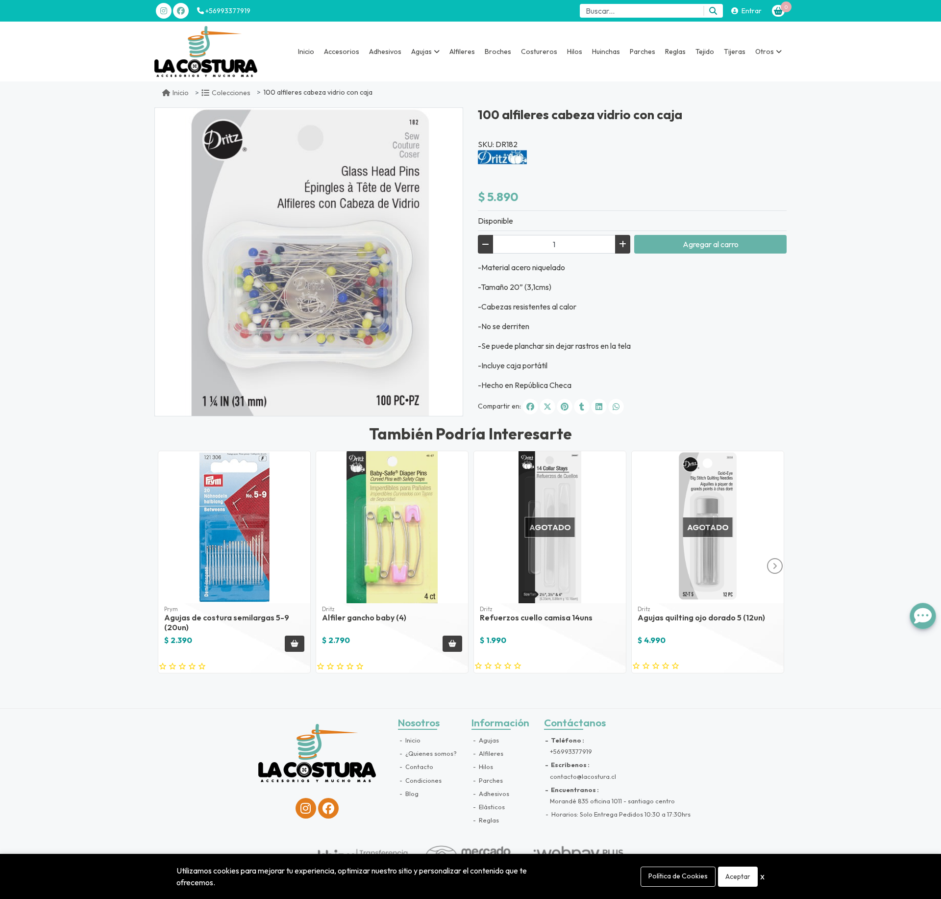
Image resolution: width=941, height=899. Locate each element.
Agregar (711, 244)
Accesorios (341, 51)
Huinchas (606, 51)
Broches (498, 51)
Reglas (675, 51)
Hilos (574, 51)
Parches (642, 51)
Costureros (539, 51)
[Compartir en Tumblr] (582, 406)
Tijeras (734, 51)
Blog (411, 793)
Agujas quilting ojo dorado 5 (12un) (701, 617)
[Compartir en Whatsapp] (616, 406)
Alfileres (462, 51)
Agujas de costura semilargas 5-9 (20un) (226, 622)
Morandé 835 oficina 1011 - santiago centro (612, 801)
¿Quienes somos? (430, 753)
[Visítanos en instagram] (306, 808)
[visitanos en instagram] (164, 11)
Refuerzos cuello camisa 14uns (536, 617)
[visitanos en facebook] (181, 11)
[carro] (778, 11)
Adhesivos (385, 51)
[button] (425, 51)
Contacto (418, 767)
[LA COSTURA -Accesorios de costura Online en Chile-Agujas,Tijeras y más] (205, 51)
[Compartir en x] (547, 406)
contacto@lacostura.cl (583, 776)
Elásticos (491, 807)
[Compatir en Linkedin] (599, 406)
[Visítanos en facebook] (328, 808)
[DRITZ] (502, 156)
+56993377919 (227, 10)
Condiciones (423, 780)
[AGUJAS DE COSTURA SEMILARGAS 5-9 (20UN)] (234, 527)
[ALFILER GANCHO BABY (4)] (392, 527)
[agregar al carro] (294, 644)
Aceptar (737, 876)
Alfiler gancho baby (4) (364, 617)
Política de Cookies (678, 876)
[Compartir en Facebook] (530, 406)
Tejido (704, 51)
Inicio (306, 51)
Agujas (488, 740)
